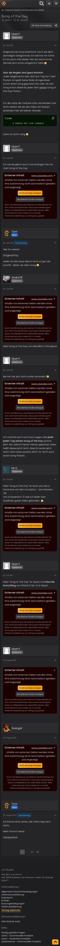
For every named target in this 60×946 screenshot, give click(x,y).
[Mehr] (55, 45)
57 (32, 852)
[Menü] (56, 3)
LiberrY (8, 20)
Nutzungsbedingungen (12, 903)
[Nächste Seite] (37, 852)
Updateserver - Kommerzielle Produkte (21, 941)
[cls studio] (4, 3)
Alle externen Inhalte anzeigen (30, 199)
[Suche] (42, 3)
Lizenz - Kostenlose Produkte (15, 938)
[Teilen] (56, 25)
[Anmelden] (49, 3)
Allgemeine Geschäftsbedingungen (19, 891)
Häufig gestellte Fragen (13, 932)
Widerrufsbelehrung (11, 906)
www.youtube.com (42, 175)
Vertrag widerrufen (11, 910)
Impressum (7, 897)
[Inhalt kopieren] (53, 118)
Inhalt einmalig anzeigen (30, 193)
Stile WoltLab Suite (10, 921)
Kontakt (5, 900)
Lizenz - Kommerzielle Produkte (17, 935)
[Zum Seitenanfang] (55, 942)
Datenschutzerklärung (12, 894)
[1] (10, 123)
